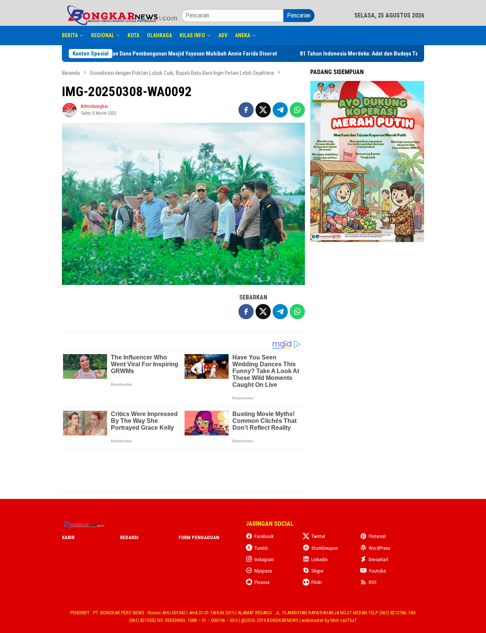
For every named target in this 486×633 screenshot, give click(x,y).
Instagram (264, 559)
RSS (373, 582)
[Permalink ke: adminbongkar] (69, 109)
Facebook (264, 536)
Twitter (318, 536)
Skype (317, 571)
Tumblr (261, 548)
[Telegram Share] (280, 109)
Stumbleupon (324, 548)
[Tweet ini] (263, 109)
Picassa (262, 582)
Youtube (377, 571)
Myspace (263, 571)
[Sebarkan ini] (246, 109)
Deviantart (378, 559)
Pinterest (377, 536)
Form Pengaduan (198, 537)
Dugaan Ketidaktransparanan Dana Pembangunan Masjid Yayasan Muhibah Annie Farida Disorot (229, 53)
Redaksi (129, 537)
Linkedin (319, 559)
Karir (68, 537)
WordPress (379, 548)
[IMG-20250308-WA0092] (183, 204)
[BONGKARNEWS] (121, 15)
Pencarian (299, 15)
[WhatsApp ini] (297, 109)
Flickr (316, 582)
